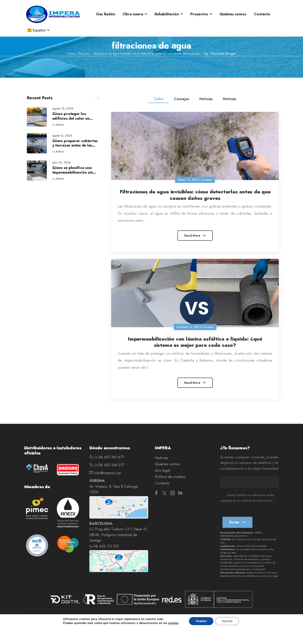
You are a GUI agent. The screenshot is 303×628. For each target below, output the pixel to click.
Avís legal (162, 470)
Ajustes (227, 621)
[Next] (98, 98)
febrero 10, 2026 (188, 180)
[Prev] (94, 98)
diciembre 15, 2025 (188, 327)
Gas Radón (105, 14)
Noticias (206, 98)
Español (39, 30)
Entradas (84, 53)
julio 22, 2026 (61, 162)
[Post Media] (37, 117)
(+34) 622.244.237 (108, 465)
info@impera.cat (107, 472)
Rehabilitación (167, 14)
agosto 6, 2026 (62, 136)
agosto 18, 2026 (62, 109)
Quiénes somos (233, 14)
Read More (192, 235)
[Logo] (53, 14)
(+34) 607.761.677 (108, 457)
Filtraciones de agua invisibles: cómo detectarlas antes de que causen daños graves (146, 53)
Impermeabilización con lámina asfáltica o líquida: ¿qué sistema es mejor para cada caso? (195, 342)
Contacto (262, 14)
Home (71, 53)
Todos (159, 98)
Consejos (181, 98)
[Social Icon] (156, 493)
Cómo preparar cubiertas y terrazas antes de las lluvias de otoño (75, 145)
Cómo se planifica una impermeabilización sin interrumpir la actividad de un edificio (73, 174)
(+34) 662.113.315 (104, 546)
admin (60, 125)
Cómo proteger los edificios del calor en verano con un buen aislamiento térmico (71, 120)
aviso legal (273, 576)
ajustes (173, 623)
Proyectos (199, 14)
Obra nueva (133, 14)
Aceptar (201, 621)
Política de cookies (170, 476)
